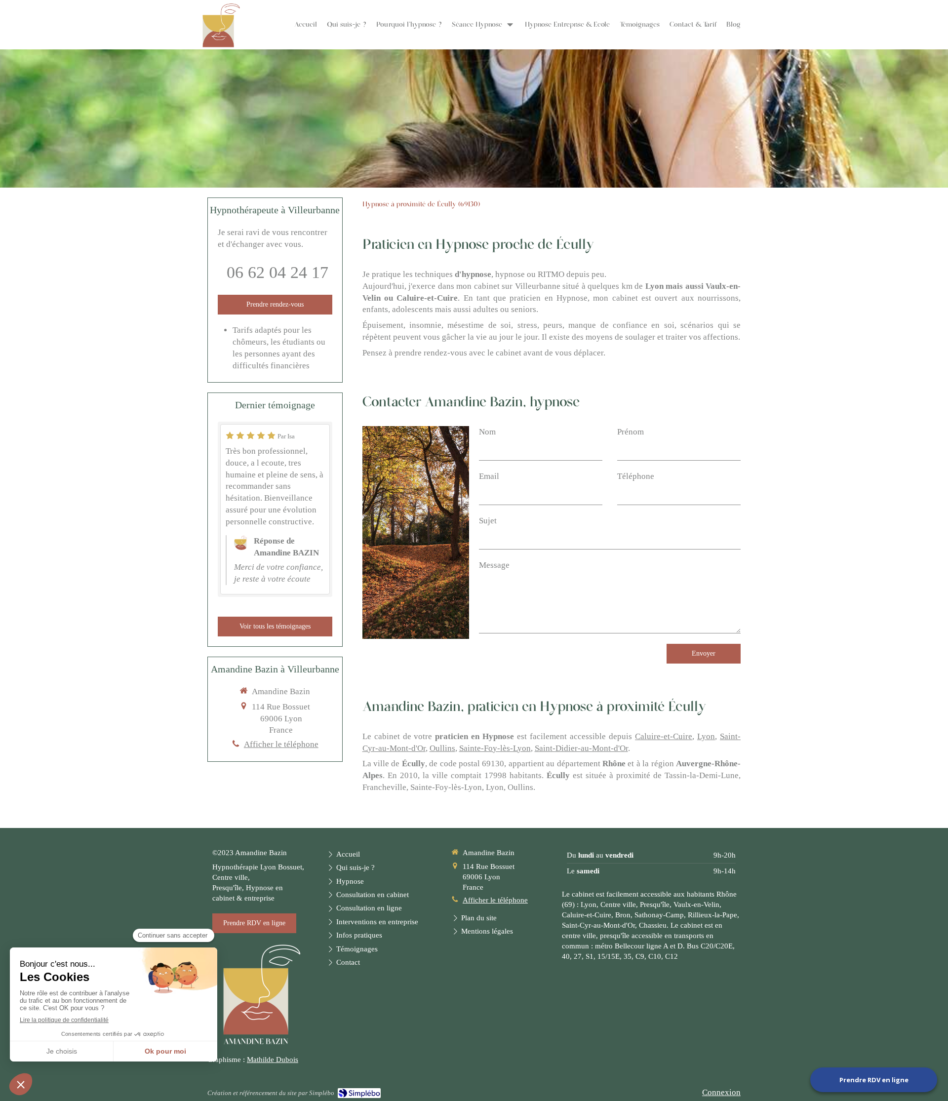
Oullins (442, 748)
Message (494, 565)
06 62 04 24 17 (277, 272)
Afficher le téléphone (281, 744)
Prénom (630, 431)
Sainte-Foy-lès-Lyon (495, 748)
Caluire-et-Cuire (663, 736)
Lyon (706, 736)
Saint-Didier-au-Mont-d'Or (581, 748)
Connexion (721, 1092)
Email (489, 476)
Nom (487, 431)
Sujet (488, 520)
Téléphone (635, 476)
